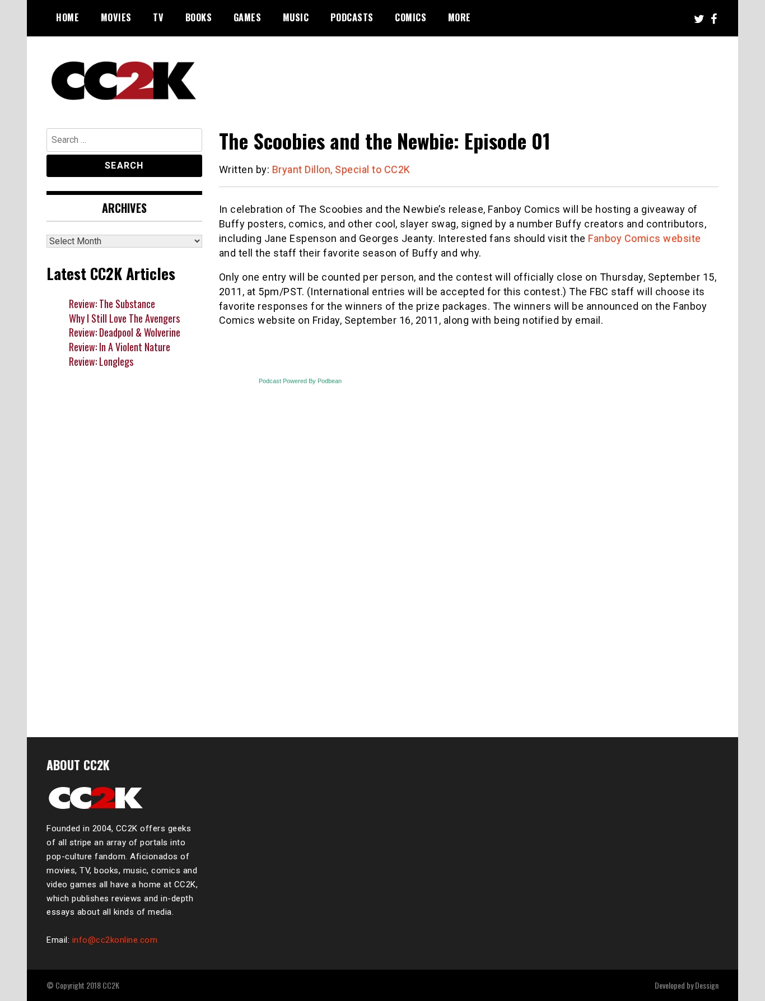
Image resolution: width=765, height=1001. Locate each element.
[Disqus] (469, 569)
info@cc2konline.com (115, 940)
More (459, 17)
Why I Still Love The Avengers (124, 318)
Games (248, 17)
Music (296, 17)
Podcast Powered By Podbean (300, 381)
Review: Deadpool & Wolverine (124, 332)
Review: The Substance (112, 303)
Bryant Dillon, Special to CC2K (341, 169)
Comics (410, 17)
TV (158, 17)
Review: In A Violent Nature (119, 346)
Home (67, 17)
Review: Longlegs (101, 361)
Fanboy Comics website (644, 238)
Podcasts (352, 17)
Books (198, 17)
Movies (116, 17)
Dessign (707, 985)
